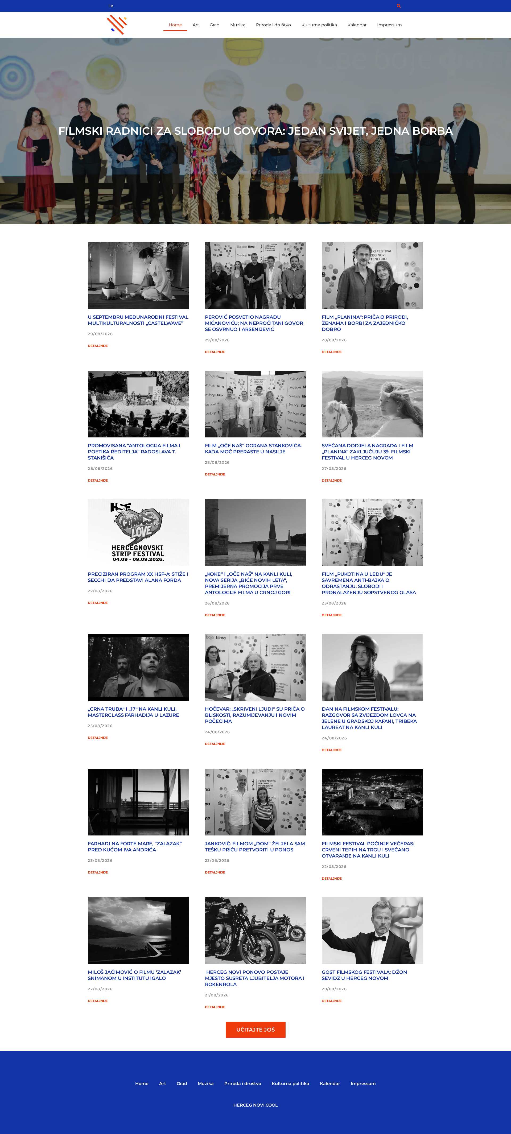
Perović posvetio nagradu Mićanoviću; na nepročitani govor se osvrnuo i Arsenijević (254, 323)
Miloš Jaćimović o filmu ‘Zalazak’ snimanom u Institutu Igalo (134, 975)
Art (196, 24)
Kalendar (357, 24)
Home (175, 24)
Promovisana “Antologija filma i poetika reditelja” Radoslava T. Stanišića (134, 452)
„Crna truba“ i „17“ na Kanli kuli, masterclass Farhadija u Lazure (133, 712)
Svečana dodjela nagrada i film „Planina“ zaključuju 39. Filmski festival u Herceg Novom (367, 452)
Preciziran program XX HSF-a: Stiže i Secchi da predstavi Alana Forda (138, 577)
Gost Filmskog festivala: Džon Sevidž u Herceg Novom (364, 975)
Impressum (389, 24)
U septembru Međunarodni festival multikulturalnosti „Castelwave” (138, 320)
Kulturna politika (319, 24)
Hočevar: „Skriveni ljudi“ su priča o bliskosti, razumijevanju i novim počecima (255, 715)
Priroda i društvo (273, 24)
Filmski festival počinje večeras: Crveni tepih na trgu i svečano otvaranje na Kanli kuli (368, 850)
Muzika (237, 24)
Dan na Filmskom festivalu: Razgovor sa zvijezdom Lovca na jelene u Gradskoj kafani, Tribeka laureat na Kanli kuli (369, 718)
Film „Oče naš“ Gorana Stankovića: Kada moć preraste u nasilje (253, 449)
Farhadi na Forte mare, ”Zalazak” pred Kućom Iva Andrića (135, 847)
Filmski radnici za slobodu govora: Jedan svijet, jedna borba (255, 130)
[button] (256, 1030)
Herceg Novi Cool (255, 1105)
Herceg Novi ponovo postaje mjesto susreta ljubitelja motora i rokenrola (255, 978)
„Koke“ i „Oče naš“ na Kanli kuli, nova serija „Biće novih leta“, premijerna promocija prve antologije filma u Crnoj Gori (248, 583)
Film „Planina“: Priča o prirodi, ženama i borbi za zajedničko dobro (365, 323)
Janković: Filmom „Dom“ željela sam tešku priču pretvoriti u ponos (255, 847)
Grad (215, 24)
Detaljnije (98, 346)
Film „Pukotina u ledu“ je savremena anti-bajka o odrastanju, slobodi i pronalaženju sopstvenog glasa (369, 583)
